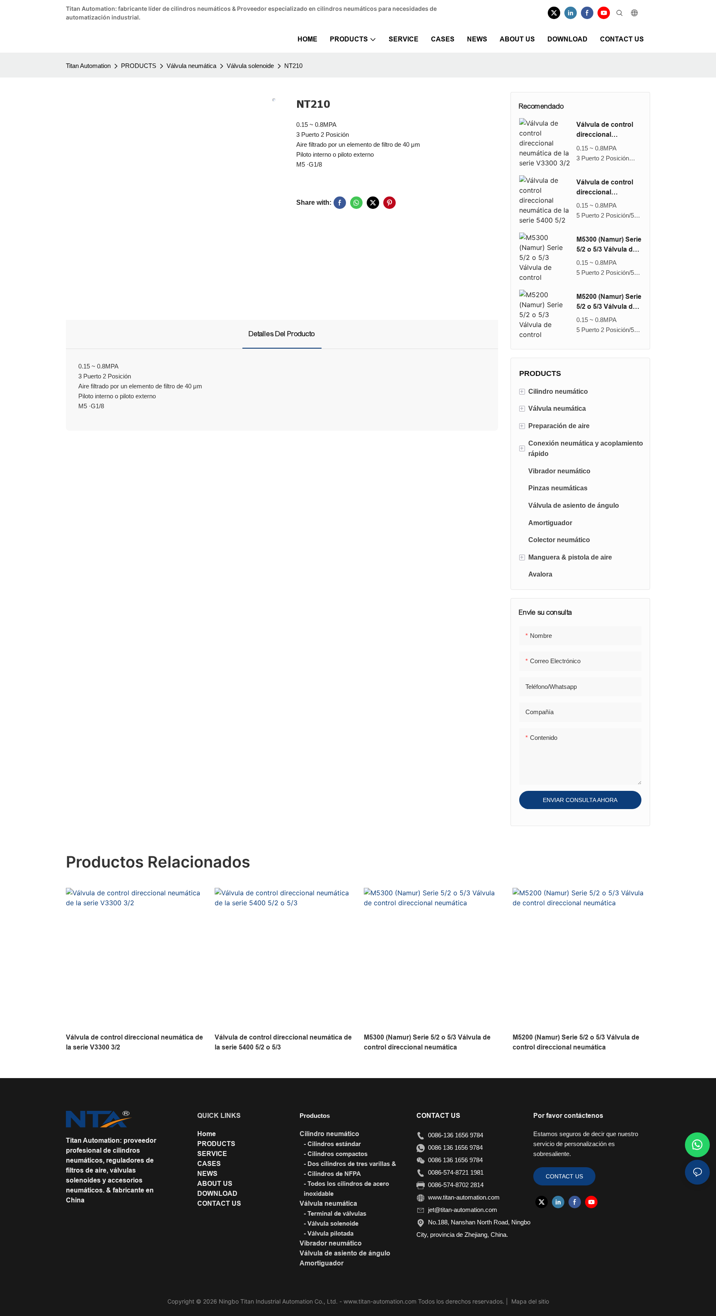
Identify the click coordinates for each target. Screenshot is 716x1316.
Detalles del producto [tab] (282, 334)
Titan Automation (88, 65)
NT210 (293, 65)
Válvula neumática (191, 65)
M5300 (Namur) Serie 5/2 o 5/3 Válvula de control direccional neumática (608, 245)
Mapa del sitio (529, 1301)
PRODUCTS (138, 65)
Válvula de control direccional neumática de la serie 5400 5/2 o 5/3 (606, 188)
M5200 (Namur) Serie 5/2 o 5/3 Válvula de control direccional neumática (608, 302)
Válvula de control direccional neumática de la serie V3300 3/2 (604, 130)
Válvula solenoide (250, 65)
